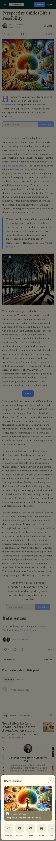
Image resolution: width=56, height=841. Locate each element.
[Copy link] (8, 828)
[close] (50, 780)
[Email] (30, 828)
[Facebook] (19, 828)
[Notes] (41, 828)
